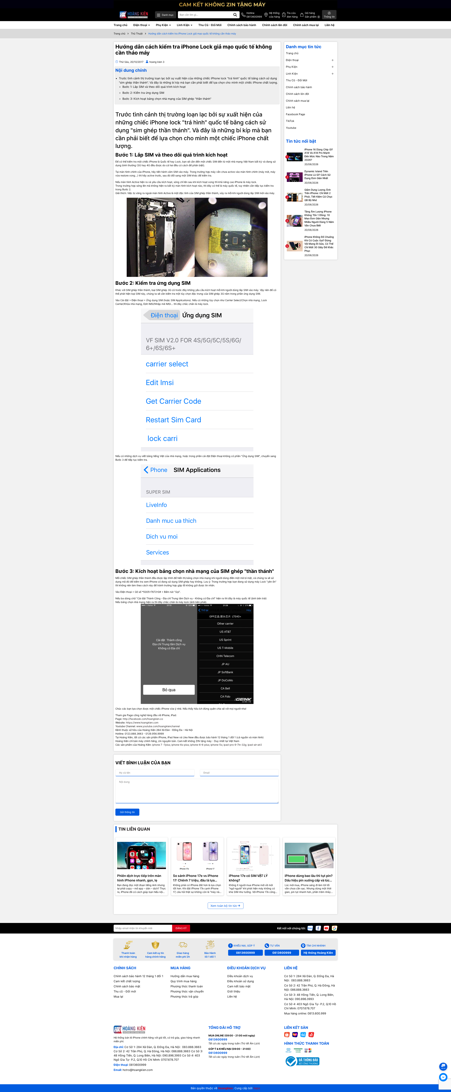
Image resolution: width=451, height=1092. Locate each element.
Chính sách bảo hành (241, 25)
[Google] (334, 927)
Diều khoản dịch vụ (240, 976)
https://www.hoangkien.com (142, 722)
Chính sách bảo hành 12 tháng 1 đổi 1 (138, 976)
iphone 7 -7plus (161, 744)
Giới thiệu (233, 991)
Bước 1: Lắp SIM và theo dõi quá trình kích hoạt (154, 86)
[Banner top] (225, 3)
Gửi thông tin (127, 812)
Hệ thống (274, 14)
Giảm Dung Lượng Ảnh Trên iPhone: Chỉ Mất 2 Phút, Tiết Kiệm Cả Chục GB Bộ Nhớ (318, 195)
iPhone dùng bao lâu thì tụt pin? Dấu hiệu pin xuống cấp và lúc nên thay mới (309, 878)
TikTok (290, 121)
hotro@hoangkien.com (138, 1070)
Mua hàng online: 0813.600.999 (305, 1013)
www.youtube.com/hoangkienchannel (158, 726)
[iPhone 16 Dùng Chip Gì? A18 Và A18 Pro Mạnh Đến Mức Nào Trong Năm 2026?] (295, 156)
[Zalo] (310, 927)
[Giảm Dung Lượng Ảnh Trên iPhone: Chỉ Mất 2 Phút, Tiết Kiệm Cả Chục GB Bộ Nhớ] (295, 196)
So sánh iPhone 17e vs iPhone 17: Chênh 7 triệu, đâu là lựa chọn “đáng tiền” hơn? (195, 878)
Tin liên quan (134, 829)
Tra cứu (292, 14)
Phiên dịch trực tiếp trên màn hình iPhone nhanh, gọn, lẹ (139, 878)
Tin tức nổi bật (301, 141)
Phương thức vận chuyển (187, 991)
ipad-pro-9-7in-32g (235, 744)
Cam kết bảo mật (239, 986)
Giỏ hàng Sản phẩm (312, 14)
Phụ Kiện (162, 25)
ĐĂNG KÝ (181, 928)
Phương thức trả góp (184, 996)
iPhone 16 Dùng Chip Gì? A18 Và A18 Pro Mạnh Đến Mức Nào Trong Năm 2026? (319, 154)
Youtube (291, 127)
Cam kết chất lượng (127, 981)
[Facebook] (318, 927)
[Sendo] (311, 1034)
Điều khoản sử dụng (240, 981)
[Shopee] (287, 1034)
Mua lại (118, 996)
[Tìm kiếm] (235, 14)
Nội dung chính (131, 70)
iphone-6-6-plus (199, 744)
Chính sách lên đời (274, 25)
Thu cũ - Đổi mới (125, 991)
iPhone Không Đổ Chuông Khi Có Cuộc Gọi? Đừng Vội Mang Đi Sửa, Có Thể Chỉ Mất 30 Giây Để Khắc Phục (319, 243)
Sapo (256, 1088)
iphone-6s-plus (180, 744)
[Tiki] (303, 1034)
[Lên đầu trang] (443, 1060)
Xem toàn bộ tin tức (224, 905)
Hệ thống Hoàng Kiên (318, 952)
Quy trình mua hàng (184, 981)
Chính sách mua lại (306, 25)
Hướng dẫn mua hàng (185, 976)
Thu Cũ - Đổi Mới (209, 25)
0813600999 (245, 952)
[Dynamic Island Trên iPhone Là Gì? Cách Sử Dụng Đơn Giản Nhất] (295, 176)
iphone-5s (216, 744)
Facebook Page (295, 114)
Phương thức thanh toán (187, 986)
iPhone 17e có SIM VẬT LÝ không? (248, 878)
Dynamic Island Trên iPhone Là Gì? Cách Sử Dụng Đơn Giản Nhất (317, 175)
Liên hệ (329, 25)
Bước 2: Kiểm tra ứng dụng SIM (143, 92)
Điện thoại (140, 25)
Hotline (254, 14)
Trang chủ (120, 25)
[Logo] (134, 15)
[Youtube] (326, 927)
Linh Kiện (183, 25)
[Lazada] (295, 1034)
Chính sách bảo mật (127, 986)
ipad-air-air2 (255, 744)
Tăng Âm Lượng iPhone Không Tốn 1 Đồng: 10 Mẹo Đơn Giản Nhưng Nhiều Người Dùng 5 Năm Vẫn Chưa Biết (319, 218)
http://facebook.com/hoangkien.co (143, 718)
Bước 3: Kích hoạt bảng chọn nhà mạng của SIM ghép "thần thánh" (166, 98)
